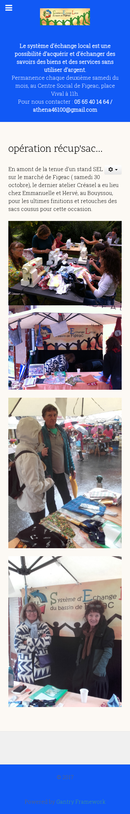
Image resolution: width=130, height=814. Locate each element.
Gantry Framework (81, 801)
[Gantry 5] (65, 16)
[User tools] (113, 169)
